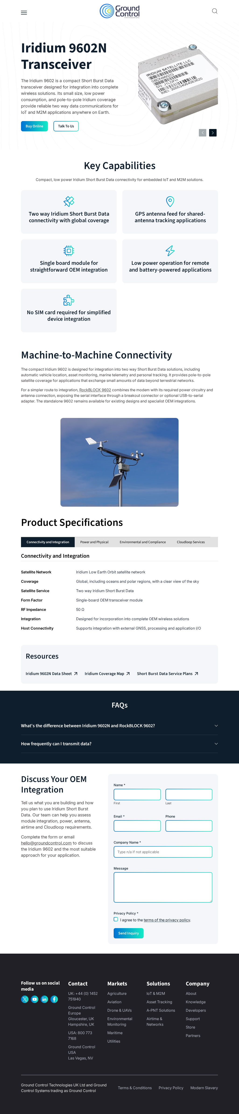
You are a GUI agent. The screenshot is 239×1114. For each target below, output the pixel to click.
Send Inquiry (128, 933)
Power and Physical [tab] (94, 542)
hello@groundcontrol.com (46, 843)
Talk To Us (66, 126)
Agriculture (117, 993)
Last (168, 803)
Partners (193, 1035)
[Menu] (24, 11)
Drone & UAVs (119, 1010)
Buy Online (34, 126)
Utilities (113, 1041)
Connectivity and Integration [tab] (48, 542)
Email (119, 816)
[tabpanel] (119, 592)
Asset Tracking (159, 1002)
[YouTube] (34, 999)
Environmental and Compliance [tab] (143, 542)
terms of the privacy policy (167, 920)
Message (121, 868)
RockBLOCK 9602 (95, 389)
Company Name (127, 842)
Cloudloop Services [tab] (191, 542)
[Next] (213, 132)
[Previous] (202, 132)
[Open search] (214, 11)
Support (193, 1018)
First (117, 803)
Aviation (114, 1002)
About (191, 993)
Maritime (115, 1032)
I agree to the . (155, 920)
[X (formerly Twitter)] (24, 999)
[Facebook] (54, 999)
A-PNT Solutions (161, 1010)
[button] (119, 726)
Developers (196, 1010)
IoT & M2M (156, 993)
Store (190, 1027)
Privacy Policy (171, 1087)
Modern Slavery (204, 1087)
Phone (170, 816)
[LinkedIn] (44, 999)
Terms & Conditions (135, 1087)
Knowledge (196, 1002)
